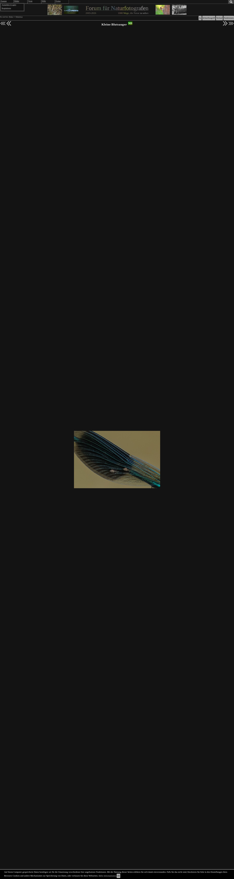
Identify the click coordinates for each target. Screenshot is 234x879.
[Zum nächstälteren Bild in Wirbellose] (225, 23)
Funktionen (229, 18)
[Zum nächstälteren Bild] (231, 23)
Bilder (11, 17)
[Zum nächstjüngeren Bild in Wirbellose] (9, 23)
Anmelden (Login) (9, 5)
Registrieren (6, 8)
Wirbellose (19, 17)
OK (118, 876)
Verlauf (219, 18)
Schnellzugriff (209, 18)
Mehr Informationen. (108, 876)
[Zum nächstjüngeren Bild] (3, 23)
